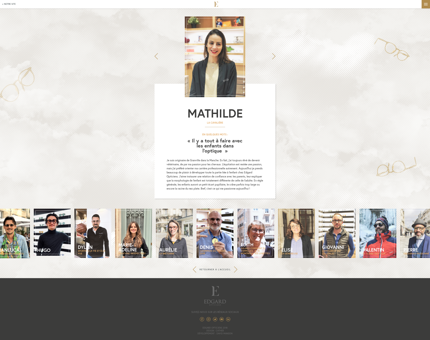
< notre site (9, 4)
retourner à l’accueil (215, 269)
